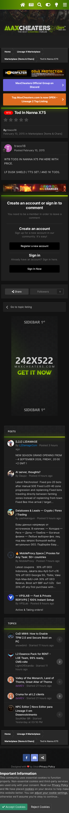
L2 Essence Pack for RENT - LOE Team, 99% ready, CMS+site (33, 657)
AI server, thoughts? (28, 472)
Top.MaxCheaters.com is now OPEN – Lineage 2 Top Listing (35, 99)
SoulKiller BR (23, 718)
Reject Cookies (40, 806)
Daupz (23, 475)
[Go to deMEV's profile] (10, 680)
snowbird (21, 645)
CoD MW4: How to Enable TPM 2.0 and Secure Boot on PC (34, 637)
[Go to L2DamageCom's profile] (10, 443)
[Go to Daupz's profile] (10, 474)
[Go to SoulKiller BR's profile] (10, 708)
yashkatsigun (27, 518)
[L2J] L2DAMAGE (26, 441)
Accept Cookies (15, 806)
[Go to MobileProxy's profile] (10, 555)
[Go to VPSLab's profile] (10, 597)
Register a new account (34, 246)
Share (18, 291)
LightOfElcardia (25, 665)
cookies (29, 788)
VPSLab (23, 603)
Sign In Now (34, 268)
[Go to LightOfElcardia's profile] (10, 655)
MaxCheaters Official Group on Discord (34, 85)
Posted (29, 150)
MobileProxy (26, 560)
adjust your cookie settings (51, 792)
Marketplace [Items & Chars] (45, 133)
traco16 (12, 130)
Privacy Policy (47, 766)
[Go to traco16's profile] (8, 148)
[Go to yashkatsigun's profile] (10, 512)
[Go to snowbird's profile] (10, 635)
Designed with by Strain (25, 766)
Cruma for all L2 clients (30, 694)
